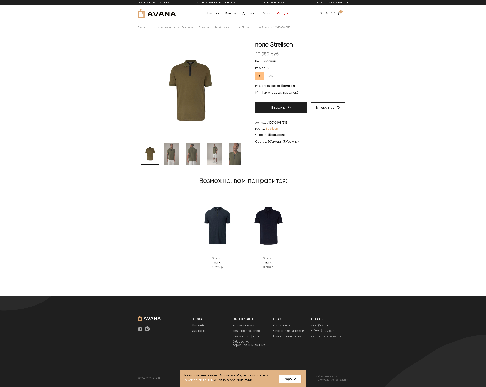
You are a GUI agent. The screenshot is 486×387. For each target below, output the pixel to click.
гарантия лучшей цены (154, 2)
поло (217, 262)
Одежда (203, 27)
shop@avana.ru (322, 325)
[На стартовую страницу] (149, 318)
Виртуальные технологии (333, 379)
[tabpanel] (217, 232)
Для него (187, 27)
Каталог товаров (165, 27)
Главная (143, 27)
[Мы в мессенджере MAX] (147, 329)
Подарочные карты (287, 336)
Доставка (249, 13)
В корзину (278, 107)
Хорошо (290, 379)
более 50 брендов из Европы (216, 2)
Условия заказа (243, 325)
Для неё (198, 325)
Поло (245, 27)
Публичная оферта (246, 336)
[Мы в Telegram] (140, 329)
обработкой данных (198, 380)
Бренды (230, 13)
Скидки (282, 13)
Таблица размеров (246, 331)
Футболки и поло (225, 27)
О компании (281, 325)
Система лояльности (288, 331)
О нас (267, 13)
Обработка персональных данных (249, 343)
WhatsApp (341, 2)
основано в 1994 (274, 2)
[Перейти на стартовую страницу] (157, 13)
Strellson (272, 128)
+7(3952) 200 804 (323, 331)
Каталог (213, 13)
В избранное (325, 107)
